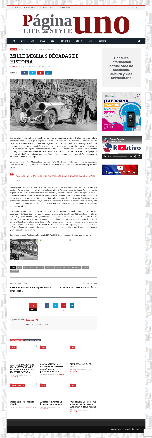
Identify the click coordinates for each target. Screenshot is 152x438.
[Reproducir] (105, 156)
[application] (122, 147)
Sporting (65, 41)
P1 (14, 41)
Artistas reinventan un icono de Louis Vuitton (51, 402)
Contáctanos (16, 8)
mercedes (39, 267)
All (90, 41)
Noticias (102, 41)
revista (85, 267)
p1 (68, 267)
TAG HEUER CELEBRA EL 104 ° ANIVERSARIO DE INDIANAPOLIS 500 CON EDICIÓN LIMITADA (22, 368)
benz (25, 267)
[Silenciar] (135, 156)
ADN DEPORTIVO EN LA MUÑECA (78, 287)
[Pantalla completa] (139, 156)
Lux (32, 41)
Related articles (17, 340)
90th (19, 267)
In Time (14, 348)
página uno (76, 267)
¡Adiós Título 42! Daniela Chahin (22, 402)
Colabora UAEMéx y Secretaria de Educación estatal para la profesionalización (51, 368)
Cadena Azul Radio (63, 8)
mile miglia (49, 267)
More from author (32, 340)
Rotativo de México (46, 8)
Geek (53, 41)
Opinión (79, 41)
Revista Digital (29, 8)
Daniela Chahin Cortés (18, 385)
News (43, 348)
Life (22, 41)
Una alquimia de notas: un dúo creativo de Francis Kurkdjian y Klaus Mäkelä (83, 404)
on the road (60, 267)
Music (73, 385)
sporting (15, 271)
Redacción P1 (16, 67)
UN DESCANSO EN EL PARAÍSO (80, 365)
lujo (31, 267)
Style (42, 41)
